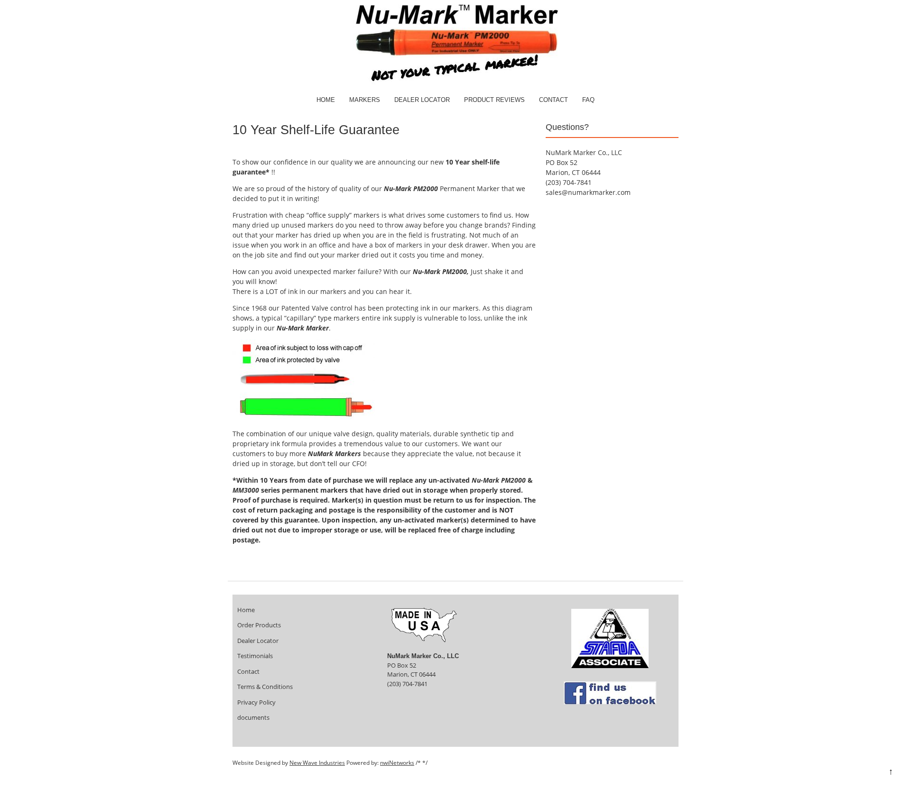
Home (325, 99)
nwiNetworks (397, 763)
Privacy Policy (256, 702)
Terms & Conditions (265, 686)
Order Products (259, 625)
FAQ (588, 99)
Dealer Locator (422, 99)
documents (253, 717)
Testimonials (255, 655)
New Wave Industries (317, 763)
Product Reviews (494, 99)
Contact (553, 99)
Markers (364, 99)
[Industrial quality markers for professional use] (455, 82)
